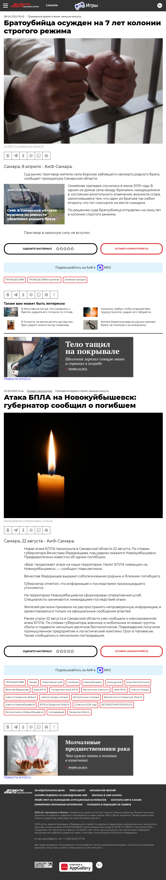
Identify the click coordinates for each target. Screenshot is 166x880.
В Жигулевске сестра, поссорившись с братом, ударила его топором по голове (46, 310)
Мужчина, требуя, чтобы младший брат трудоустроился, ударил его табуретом (126, 310)
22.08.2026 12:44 (14, 390)
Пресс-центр (77, 790)
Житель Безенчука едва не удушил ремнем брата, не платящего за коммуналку (128, 323)
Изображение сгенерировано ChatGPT (28, 520)
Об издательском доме (50, 790)
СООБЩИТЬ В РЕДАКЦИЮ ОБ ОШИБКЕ (109, 804)
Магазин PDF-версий (103, 790)
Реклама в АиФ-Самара (107, 795)
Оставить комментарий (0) (131, 248)
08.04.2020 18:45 (14, 16)
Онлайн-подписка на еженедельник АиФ (61, 795)
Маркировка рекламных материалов (58, 804)
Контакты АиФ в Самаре (126, 800)
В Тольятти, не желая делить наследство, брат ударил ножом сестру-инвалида (47, 323)
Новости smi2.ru (17, 379)
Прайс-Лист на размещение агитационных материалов (70, 800)
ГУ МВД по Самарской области (24, 146)
